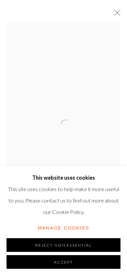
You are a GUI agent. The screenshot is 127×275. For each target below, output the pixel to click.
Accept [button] (63, 261)
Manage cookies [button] (64, 227)
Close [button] (115, 15)
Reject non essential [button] (63, 244)
